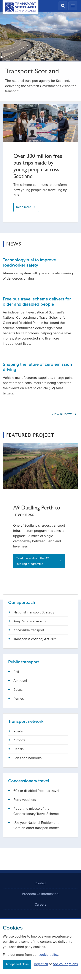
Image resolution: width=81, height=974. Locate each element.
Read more (23, 207)
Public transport (23, 661)
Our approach (21, 602)
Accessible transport (28, 630)
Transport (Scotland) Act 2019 (35, 639)
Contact (40, 883)
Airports (19, 740)
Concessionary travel (28, 780)
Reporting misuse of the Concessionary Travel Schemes (36, 811)
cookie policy (48, 954)
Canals (18, 749)
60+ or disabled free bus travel (36, 791)
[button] (63, 6)
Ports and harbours (27, 758)
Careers (40, 904)
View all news (62, 414)
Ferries (18, 698)
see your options (65, 964)
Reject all (41, 964)
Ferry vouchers (24, 799)
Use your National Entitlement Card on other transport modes (36, 825)
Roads (18, 731)
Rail (16, 672)
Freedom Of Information (40, 894)
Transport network (26, 721)
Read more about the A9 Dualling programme (32, 561)
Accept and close (17, 964)
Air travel (20, 680)
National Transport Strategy (33, 612)
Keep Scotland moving (30, 621)
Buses (17, 689)
